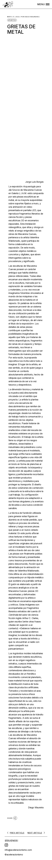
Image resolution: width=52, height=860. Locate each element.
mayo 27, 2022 (13, 16)
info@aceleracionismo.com (18, 850)
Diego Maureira (30, 16)
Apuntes (12, 20)
